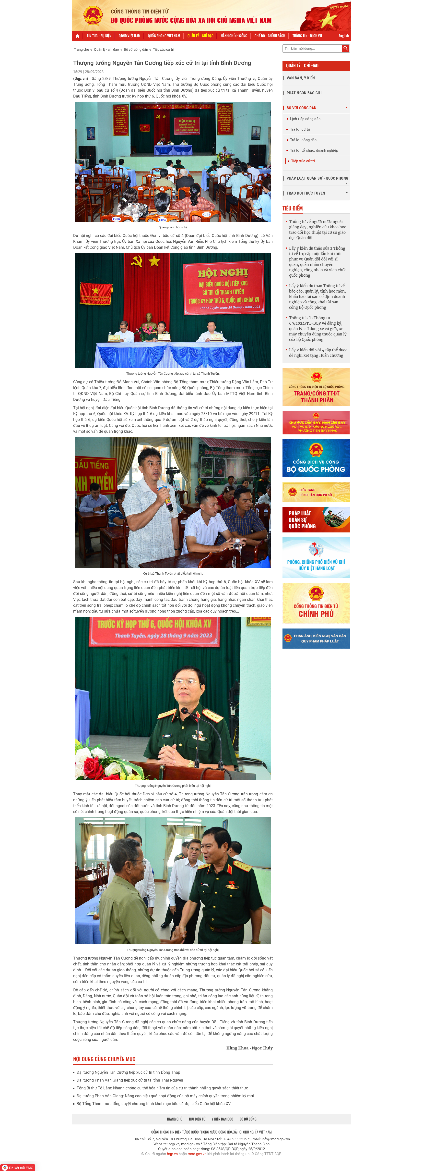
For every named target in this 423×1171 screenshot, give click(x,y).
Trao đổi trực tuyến (306, 193)
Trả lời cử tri (300, 129)
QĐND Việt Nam (130, 35)
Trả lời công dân (303, 140)
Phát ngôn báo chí (304, 93)
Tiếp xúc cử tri (163, 49)
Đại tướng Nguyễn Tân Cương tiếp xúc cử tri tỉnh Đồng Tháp (128, 1072)
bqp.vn (172, 1154)
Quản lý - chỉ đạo (200, 35)
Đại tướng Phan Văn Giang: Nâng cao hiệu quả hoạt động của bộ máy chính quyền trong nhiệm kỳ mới (165, 1096)
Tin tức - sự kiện (99, 35)
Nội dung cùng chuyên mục (104, 1059)
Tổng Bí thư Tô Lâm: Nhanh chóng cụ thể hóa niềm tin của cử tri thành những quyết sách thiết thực (162, 1088)
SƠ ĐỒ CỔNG (248, 1119)
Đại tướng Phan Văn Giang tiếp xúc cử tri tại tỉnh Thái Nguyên (130, 1080)
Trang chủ (81, 49)
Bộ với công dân (136, 49)
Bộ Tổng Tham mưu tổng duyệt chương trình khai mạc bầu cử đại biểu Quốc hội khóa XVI (154, 1103)
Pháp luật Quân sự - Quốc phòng (317, 178)
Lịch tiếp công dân (305, 119)
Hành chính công (234, 35)
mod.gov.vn (197, 1154)
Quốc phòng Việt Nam (164, 35)
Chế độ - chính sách (270, 35)
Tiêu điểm (292, 208)
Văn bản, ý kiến (301, 78)
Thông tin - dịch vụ (307, 35)
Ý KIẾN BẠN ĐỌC (222, 1119)
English (344, 35)
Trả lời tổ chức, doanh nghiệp (314, 150)
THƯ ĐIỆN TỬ (197, 1119)
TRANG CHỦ (174, 1119)
